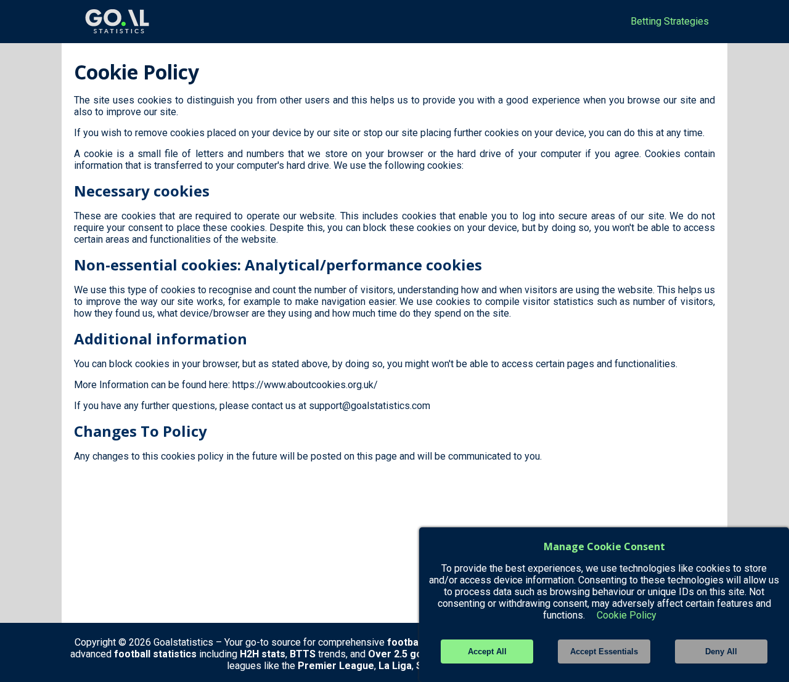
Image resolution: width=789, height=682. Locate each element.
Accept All (487, 651)
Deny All (721, 651)
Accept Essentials (604, 651)
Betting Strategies (670, 21)
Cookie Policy (626, 615)
